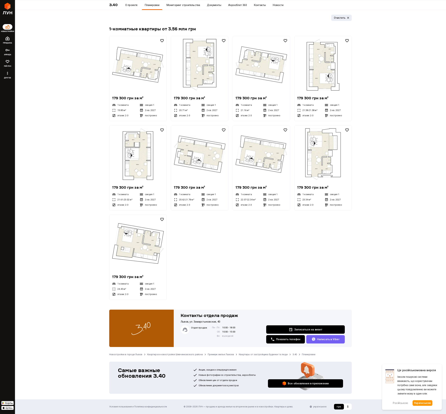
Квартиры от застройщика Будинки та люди (263, 354)
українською (320, 406)
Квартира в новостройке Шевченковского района (175, 354)
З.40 (295, 354)
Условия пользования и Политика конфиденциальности (138, 406)
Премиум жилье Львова (221, 354)
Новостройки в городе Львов (125, 354)
